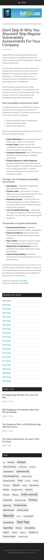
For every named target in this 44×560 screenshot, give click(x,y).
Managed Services (17, 489)
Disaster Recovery (9, 481)
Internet (16, 485)
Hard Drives (6, 485)
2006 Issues (6, 381)
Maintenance (34, 485)
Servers (19, 516)
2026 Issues (6, 301)
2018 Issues (6, 333)
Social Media (8, 522)
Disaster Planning (26, 476)
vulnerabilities (24, 283)
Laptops (24, 485)
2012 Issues (6, 357)
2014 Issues (6, 349)
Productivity (20, 505)
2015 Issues (6, 345)
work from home (23, 536)
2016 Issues (6, 341)
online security (29, 494)
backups (21, 462)
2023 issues (6, 313)
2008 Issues (6, 373)
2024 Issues (6, 309)
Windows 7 (23, 532)
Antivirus (11, 462)
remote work (22, 510)
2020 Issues (6, 325)
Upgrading (8, 528)
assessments (15, 283)
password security (20, 500)
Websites (6, 532)
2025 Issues (6, 305)
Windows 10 (33, 532)
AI (4, 462)
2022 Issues (6, 317)
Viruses (19, 528)
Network (15, 495)
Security (8, 515)
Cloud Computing (9, 467)
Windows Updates (9, 536)
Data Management (11, 476)
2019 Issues (6, 329)
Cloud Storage (23, 467)
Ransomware (8, 510)
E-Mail (20, 481)
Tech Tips (23, 522)
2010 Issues (6, 365)
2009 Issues (6, 369)
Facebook (27, 481)
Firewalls (35, 481)
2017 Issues (6, 337)
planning (7, 505)
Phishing (33, 500)
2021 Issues (6, 321)
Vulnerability (23, 281)
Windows (14, 532)
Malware (6, 490)
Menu (23, 3)
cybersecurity (22, 471)
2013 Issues (6, 353)
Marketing (28, 490)
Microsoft (6, 495)
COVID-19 (32, 467)
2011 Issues (6, 361)
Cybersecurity (14, 281)
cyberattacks (8, 472)
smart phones (28, 516)
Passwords (7, 500)
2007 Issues (6, 377)
